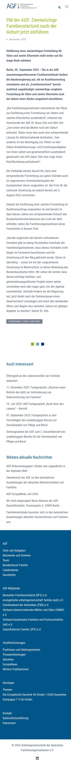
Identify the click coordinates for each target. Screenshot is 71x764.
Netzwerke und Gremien (17, 555)
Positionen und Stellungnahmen (21, 649)
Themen (7, 689)
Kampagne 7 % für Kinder (17, 699)
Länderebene (10, 570)
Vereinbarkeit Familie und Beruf (24, 321)
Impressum (9, 723)
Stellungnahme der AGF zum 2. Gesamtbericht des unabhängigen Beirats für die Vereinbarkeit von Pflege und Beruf (35, 436)
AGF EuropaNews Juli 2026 (22, 494)
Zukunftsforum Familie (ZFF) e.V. (22, 629)
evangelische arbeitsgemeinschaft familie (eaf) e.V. (33, 600)
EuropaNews (10, 664)
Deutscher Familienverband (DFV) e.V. (25, 595)
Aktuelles (8, 659)
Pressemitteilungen (14, 654)
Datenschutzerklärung (15, 718)
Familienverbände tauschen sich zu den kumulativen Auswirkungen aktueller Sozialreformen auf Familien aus (37, 517)
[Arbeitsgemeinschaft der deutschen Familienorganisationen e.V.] (21, 5)
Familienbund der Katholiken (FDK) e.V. (26, 605)
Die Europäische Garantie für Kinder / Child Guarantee (34, 694)
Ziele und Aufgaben (14, 550)
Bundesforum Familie (15, 565)
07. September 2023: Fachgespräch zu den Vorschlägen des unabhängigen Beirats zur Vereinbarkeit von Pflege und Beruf (31, 420)
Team (6, 560)
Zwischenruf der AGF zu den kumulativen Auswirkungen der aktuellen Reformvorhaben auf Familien (35, 482)
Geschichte (9, 575)
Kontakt (7, 713)
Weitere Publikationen (16, 669)
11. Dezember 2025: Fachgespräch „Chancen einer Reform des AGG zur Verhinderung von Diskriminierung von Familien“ (36, 392)
